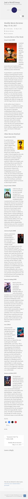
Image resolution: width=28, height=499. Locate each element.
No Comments (9, 33)
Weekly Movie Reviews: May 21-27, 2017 (15, 444)
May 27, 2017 (19, 28)
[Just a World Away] (14, 9)
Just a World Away (12, 2)
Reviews (12, 31)
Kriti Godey (10, 28)
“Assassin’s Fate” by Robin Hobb (11, 438)
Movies (7, 31)
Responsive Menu (23, 16)
